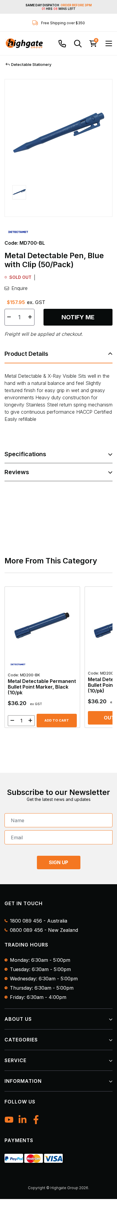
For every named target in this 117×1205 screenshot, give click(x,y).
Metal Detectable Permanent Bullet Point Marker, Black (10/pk (42, 684)
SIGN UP (58, 862)
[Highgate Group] (24, 43)
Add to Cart (56, 720)
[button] (19, 197)
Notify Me (78, 317)
